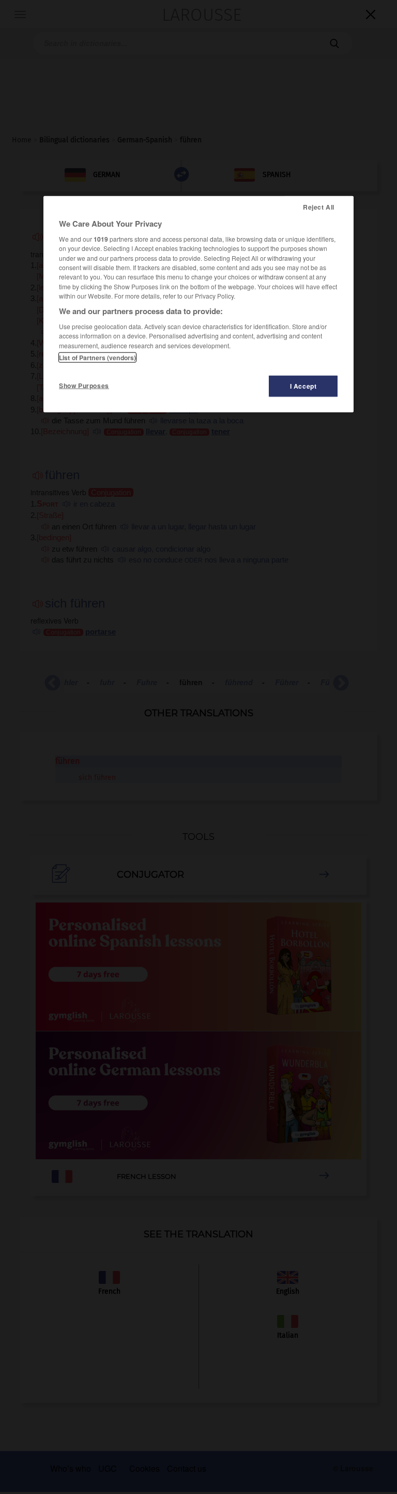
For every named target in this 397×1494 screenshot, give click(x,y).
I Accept (303, 386)
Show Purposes (84, 385)
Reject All (318, 207)
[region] (198, 304)
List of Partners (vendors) (97, 357)
